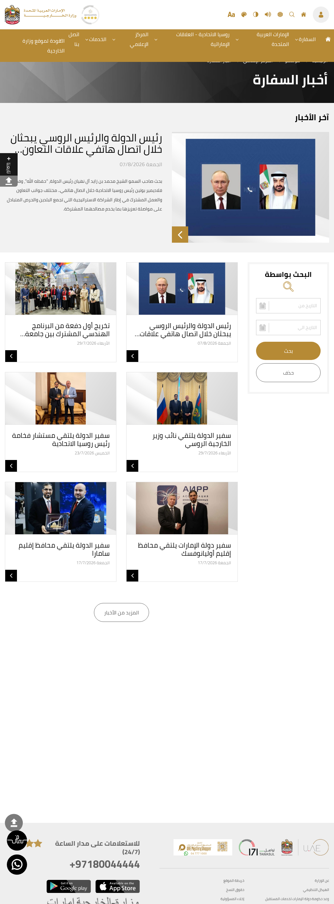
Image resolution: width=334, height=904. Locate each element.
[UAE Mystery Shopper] (202, 849)
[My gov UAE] (256, 849)
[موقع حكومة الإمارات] (305, 849)
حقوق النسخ (235, 890)
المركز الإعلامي (139, 39)
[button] (17, 840)
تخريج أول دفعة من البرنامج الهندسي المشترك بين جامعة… (65, 329)
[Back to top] (14, 823)
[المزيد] (180, 234)
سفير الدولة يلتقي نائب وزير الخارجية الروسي (191, 439)
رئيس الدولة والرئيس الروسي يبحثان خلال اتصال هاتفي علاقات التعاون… (86, 143)
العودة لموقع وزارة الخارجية (44, 45)
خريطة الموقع (233, 881)
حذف (288, 373)
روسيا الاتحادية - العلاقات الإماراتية (203, 39)
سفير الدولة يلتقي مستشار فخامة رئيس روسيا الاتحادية (61, 439)
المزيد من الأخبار (121, 612)
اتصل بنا (73, 39)
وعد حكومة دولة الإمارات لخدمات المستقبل (297, 899)
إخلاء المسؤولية (232, 899)
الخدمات (97, 39)
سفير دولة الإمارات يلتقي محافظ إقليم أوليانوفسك (184, 549)
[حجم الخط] (231, 15)
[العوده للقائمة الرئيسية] (41, 22)
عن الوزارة (322, 881)
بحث (288, 351)
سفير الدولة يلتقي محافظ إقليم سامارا (64, 549)
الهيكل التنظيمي (316, 890)
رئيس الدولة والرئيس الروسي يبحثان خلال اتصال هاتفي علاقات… (183, 329)
